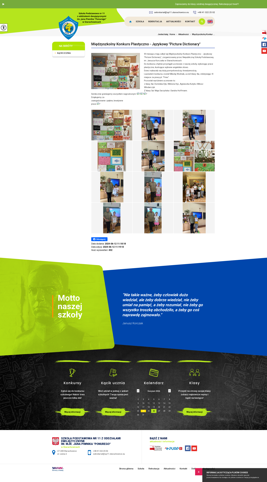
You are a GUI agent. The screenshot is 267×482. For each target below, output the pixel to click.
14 (164, 403)
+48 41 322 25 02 (206, 12)
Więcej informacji (72, 412)
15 (169, 403)
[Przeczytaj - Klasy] (194, 372)
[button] (3, 4)
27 (159, 411)
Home (172, 34)
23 (138, 411)
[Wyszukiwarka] (201, 21)
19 (154, 407)
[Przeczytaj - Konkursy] (72, 372)
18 (149, 407)
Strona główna (131, 21)
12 (154, 403)
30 (138, 415)
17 (143, 407)
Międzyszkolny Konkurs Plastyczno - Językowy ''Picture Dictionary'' (145, 44)
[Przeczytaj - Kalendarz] (154, 372)
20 (159, 407)
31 (143, 415)
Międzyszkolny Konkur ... (202, 34)
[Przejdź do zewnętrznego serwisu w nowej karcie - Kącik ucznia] (113, 372)
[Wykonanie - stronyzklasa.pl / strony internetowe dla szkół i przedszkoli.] (57, 469)
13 (159, 403)
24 (143, 411)
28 (164, 411)
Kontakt (190, 21)
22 (169, 407)
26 (154, 411)
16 (138, 407)
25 (149, 411)
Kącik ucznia (64, 53)
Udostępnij (101, 239)
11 (149, 403)
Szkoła (140, 21)
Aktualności (173, 21)
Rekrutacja (155, 21)
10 (143, 403)
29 (169, 411)
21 (164, 407)
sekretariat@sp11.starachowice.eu (171, 12)
